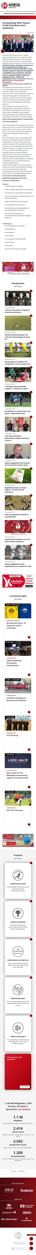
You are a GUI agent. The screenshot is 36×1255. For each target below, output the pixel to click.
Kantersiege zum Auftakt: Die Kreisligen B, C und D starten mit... (18, 363)
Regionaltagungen (18, 998)
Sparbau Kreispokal (18, 922)
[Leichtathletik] (31, 1243)
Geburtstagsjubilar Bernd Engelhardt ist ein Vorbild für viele (18, 565)
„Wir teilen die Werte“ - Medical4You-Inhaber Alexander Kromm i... (17, 438)
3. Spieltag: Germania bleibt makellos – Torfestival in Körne (16, 387)
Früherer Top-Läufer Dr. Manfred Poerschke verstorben (17, 311)
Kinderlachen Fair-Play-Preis (18, 960)
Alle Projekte (24, 1087)
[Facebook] (8, 32)
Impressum (14, 1171)
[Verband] (31, 1248)
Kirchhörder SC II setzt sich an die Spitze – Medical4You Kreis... (17, 412)
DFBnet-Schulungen (18, 1036)
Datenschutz (22, 1171)
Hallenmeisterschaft (18, 884)
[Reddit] (17, 32)
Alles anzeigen (18, 286)
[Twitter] (12, 32)
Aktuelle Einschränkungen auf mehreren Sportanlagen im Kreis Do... (17, 337)
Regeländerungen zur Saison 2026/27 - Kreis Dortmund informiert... (15, 490)
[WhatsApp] (3, 32)
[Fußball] (31, 1239)
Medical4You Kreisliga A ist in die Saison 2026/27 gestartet (17, 540)
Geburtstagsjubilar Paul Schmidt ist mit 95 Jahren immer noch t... (17, 464)
